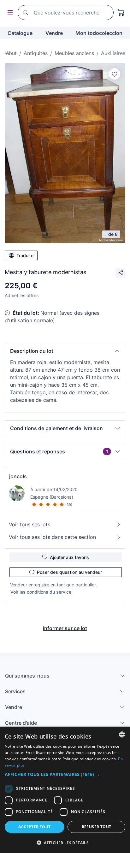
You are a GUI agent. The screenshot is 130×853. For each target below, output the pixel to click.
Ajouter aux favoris (69, 557)
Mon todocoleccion (98, 33)
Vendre (54, 33)
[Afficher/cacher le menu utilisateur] (9, 12)
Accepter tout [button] (34, 826)
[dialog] (65, 790)
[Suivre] (114, 74)
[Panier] (121, 12)
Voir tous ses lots (29, 524)
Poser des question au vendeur (69, 572)
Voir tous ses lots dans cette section (52, 537)
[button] (65, 351)
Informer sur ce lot (65, 628)
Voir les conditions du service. (41, 592)
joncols (18, 476)
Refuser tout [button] (96, 826)
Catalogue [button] (20, 33)
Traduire (24, 255)
